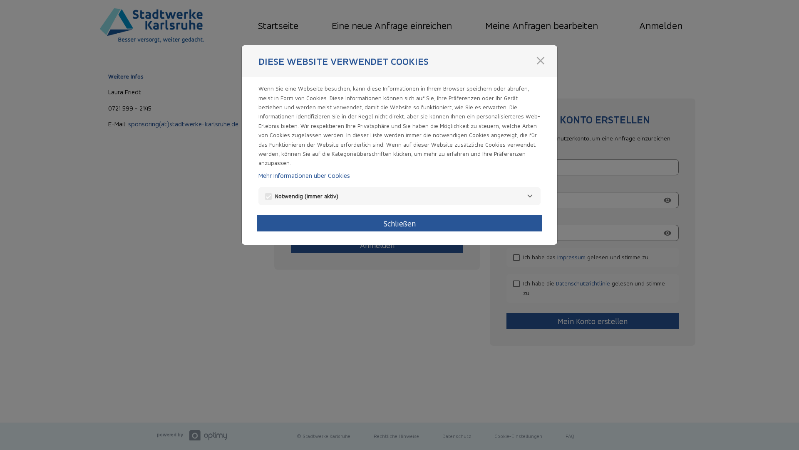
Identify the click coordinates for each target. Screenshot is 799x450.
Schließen (400, 223)
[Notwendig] (530, 196)
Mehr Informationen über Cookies (304, 176)
